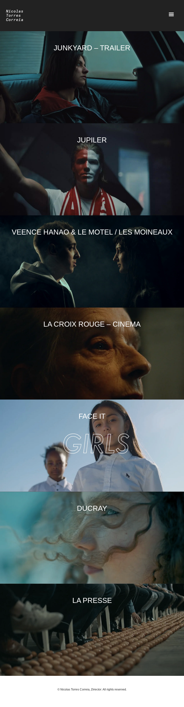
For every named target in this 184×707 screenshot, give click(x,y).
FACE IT (92, 416)
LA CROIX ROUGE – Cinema (92, 324)
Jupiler (92, 140)
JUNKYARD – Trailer (92, 48)
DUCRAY (92, 508)
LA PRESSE (92, 600)
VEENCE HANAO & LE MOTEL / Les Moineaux (92, 232)
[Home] (15, 18)
